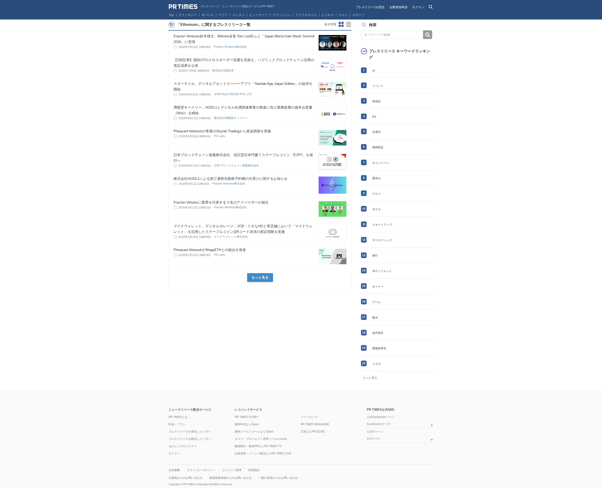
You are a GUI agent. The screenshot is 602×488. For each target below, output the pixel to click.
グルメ (343, 14)
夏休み (376, 178)
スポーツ (358, 14)
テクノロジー (187, 14)
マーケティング (382, 240)
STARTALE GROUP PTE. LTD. (233, 94)
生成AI (376, 132)
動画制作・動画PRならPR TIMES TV (258, 446)
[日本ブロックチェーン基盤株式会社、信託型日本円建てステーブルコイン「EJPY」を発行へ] (332, 161)
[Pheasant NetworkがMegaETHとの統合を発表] (332, 256)
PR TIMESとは (178, 417)
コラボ (376, 364)
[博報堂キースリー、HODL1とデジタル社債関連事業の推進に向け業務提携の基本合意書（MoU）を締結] (332, 114)
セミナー (378, 286)
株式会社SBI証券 (223, 70)
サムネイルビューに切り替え (341, 24)
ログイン (418, 7)
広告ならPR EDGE (313, 431)
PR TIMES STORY (246, 417)
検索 (427, 34)
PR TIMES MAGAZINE (315, 424)
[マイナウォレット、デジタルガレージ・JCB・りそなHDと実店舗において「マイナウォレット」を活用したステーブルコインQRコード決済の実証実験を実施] (332, 232)
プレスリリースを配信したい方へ (190, 439)
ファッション (281, 14)
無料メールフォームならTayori (254, 431)
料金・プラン (177, 424)
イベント (378, 85)
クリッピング (309, 417)
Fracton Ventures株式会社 (231, 46)
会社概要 (174, 470)
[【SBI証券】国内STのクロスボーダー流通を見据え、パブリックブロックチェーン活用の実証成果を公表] (332, 66)
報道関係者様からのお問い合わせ (230, 478)
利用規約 (254, 470)
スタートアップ (382, 224)
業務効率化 (379, 348)
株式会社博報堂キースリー (231, 118)
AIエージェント (382, 271)
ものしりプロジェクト (183, 446)
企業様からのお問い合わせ (185, 478)
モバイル (208, 14)
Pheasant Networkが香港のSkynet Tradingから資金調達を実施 (222, 131)
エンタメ (238, 14)
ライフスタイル (306, 14)
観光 (375, 317)
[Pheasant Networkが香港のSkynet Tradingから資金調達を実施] (332, 137)
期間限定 (378, 147)
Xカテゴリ (373, 438)
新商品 (376, 101)
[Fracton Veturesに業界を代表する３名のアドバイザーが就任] (332, 209)
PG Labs (220, 136)
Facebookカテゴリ (379, 424)
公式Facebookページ (380, 417)
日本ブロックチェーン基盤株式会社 (237, 165)
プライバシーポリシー (201, 470)
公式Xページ (375, 431)
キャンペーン (380, 163)
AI (373, 70)
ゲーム (376, 302)
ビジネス (327, 14)
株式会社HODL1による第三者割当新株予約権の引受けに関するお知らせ (231, 179)
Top (171, 14)
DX (374, 116)
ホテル (376, 209)
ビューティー (258, 14)
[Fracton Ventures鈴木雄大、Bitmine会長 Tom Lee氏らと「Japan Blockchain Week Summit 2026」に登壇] (332, 42)
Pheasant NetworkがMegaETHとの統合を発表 (210, 250)
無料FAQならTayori (247, 424)
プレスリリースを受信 (370, 7)
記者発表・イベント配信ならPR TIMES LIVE (263, 453)
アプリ (223, 14)
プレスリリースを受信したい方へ (190, 431)
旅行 (375, 255)
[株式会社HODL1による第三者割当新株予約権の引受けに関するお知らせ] (332, 185)
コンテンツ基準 (232, 470)
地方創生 (378, 333)
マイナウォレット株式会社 (231, 236)
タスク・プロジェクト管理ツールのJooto (261, 439)
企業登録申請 (398, 7)
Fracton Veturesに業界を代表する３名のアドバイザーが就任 (221, 202)
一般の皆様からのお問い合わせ (278, 478)
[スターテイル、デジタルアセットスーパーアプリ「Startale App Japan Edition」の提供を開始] (332, 90)
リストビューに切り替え (349, 24)
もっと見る (260, 277)
